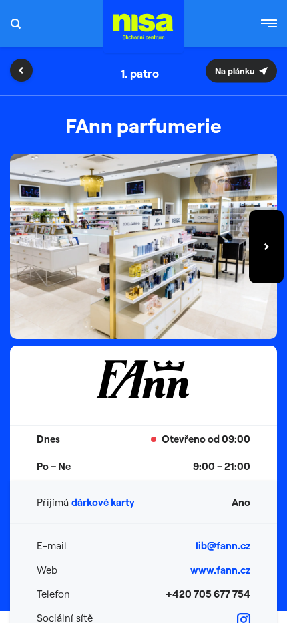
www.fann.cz (220, 570)
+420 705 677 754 (208, 594)
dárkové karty (103, 502)
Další (266, 246)
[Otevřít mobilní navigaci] (269, 23)
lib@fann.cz (223, 545)
